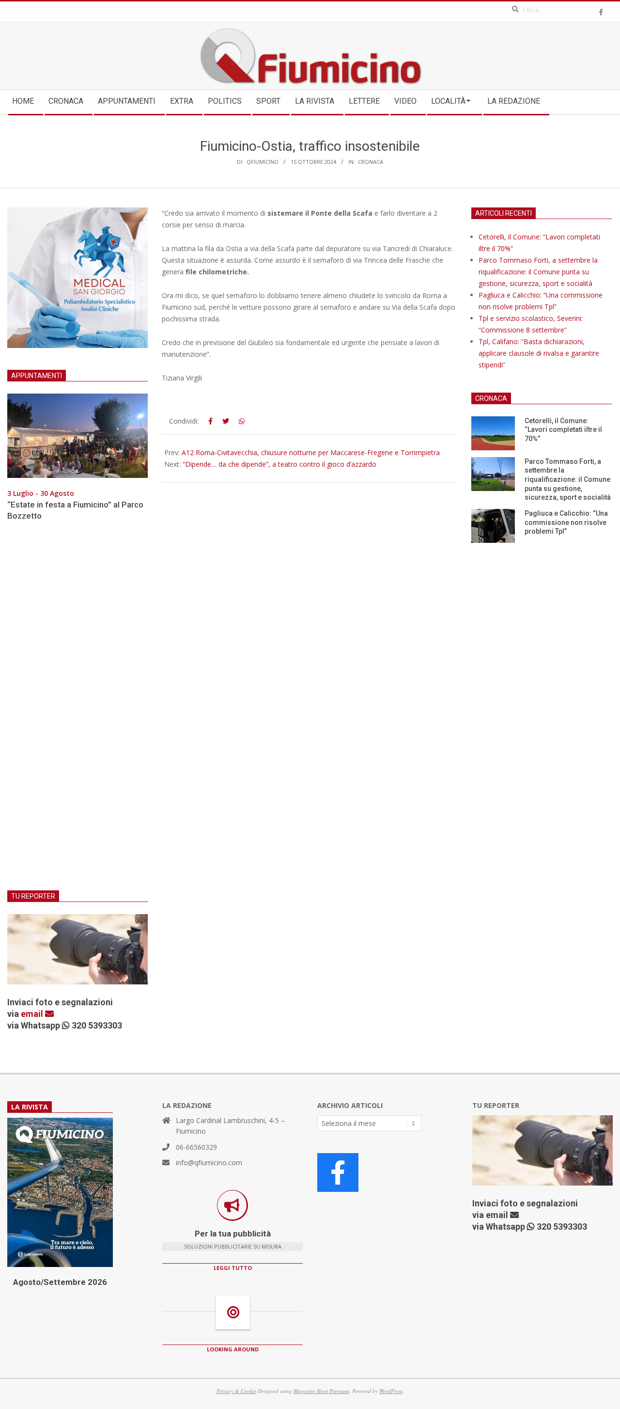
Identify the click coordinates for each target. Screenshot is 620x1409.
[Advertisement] (77, 711)
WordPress (391, 1390)
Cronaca (370, 161)
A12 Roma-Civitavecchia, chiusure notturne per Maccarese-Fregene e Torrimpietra (311, 452)
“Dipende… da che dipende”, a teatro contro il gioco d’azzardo (279, 464)
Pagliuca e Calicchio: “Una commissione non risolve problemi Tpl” (566, 522)
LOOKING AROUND (233, 1349)
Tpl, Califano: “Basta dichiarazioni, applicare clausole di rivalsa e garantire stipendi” (539, 353)
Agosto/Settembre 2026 (60, 1282)
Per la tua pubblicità (233, 1233)
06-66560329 (196, 1147)
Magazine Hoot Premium (321, 1390)
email (33, 1014)
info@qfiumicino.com (209, 1162)
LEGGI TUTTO (233, 1267)
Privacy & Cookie (236, 1390)
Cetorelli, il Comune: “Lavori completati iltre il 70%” (563, 430)
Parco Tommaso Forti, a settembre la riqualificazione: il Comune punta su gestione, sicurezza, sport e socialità (538, 271)
